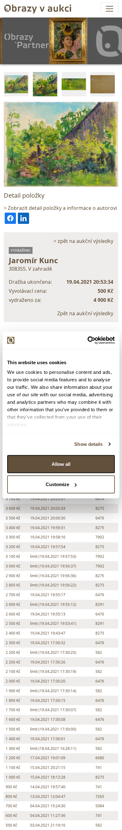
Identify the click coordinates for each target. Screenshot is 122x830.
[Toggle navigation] (109, 8)
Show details (88, 444)
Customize (57, 484)
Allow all (61, 463)
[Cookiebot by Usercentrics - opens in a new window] (88, 340)
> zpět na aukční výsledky (83, 241)
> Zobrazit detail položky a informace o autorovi (60, 208)
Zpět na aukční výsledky (85, 313)
